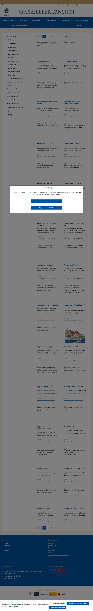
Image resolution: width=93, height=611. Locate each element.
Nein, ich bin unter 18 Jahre (46, 208)
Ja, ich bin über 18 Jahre (46, 201)
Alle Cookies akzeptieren (58, 607)
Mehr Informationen (14, 606)
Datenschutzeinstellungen (58, 603)
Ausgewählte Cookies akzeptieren (78, 603)
